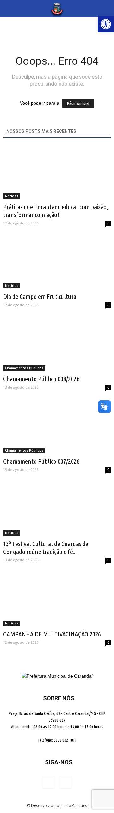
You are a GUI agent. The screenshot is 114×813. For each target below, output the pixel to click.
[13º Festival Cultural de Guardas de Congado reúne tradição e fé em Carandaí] (57, 509)
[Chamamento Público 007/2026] (57, 426)
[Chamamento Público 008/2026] (57, 344)
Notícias (11, 196)
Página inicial (78, 103)
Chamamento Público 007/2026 (41, 461)
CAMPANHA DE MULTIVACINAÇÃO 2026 (52, 634)
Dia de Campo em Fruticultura (39, 296)
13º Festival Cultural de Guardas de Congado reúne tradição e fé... (45, 547)
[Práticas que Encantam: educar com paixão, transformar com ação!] (57, 172)
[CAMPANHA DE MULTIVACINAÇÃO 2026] (57, 599)
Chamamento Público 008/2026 (41, 379)
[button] (105, 8)
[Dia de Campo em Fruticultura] (57, 262)
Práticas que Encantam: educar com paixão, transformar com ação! (55, 210)
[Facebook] (48, 782)
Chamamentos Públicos (24, 368)
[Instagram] (65, 782)
